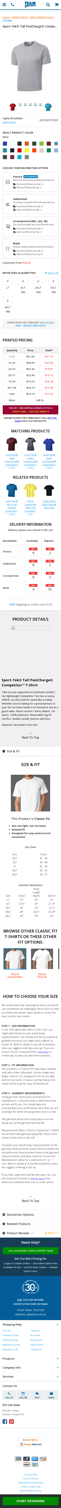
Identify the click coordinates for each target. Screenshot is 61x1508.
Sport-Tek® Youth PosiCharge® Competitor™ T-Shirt (49, 461)
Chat (37, 1397)
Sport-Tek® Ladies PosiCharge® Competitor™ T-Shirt (30, 461)
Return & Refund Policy (30, 1490)
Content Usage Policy (30, 1486)
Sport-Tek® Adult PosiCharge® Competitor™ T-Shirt (12, 461)
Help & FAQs (36, 1344)
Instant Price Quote (35, 325)
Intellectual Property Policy (30, 1482)
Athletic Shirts (20, 17)
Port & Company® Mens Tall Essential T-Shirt (30, 508)
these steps (38, 1178)
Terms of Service (30, 1478)
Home (6, 17)
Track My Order (10, 1335)
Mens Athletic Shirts (41, 17)
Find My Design (10, 1339)
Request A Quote (11, 1344)
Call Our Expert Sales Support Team (30, 1250)
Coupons (35, 1330)
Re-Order (35, 1335)
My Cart (7, 1330)
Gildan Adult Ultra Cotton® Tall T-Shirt (49, 504)
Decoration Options (20, 1214)
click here (43, 1051)
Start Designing (30, 1501)
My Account (36, 1339)
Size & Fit (53, 272)
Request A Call (10, 1349)
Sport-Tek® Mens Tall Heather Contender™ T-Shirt (11, 508)
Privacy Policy (30, 1474)
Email (51, 1397)
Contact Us (36, 1349)
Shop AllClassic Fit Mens (14, 975)
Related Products (18, 1224)
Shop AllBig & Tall (42, 975)
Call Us (9, 1397)
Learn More (9, 122)
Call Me (23, 1397)
